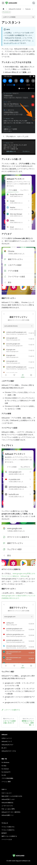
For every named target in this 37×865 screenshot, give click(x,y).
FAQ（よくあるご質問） (9, 809)
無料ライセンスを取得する (9, 836)
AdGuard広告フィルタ (8, 799)
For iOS (4, 775)
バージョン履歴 (6, 781)
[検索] (33, 3)
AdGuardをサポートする (9, 751)
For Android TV (6, 772)
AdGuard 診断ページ (8, 815)
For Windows (5, 762)
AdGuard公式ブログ (7, 745)
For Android (5, 769)
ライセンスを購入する (8, 827)
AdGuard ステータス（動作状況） (11, 812)
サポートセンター (7, 793)
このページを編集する (12, 710)
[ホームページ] (3, 9)
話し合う (4, 748)
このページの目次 (9, 17)
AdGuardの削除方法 (7, 802)
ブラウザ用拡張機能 (7, 778)
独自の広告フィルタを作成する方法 (12, 796)
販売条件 (4, 833)
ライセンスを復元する (8, 830)
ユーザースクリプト (7, 806)
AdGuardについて (7, 741)
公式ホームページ (7, 738)
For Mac (4, 766)
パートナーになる (7, 839)
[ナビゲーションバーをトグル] (3, 2)
